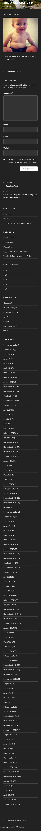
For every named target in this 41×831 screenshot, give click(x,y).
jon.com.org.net (18, 3)
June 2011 (7, 744)
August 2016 (8, 461)
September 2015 (10, 512)
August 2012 (8, 684)
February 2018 (9, 377)
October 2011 (8, 725)
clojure (6, 303)
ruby (5, 322)
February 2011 (9, 763)
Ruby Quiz (7, 219)
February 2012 (9, 707)
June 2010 (7, 790)
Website (6, 148)
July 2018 (7, 354)
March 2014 (8, 596)
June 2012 (7, 693)
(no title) (6, 270)
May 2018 (7, 364)
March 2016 (8, 484)
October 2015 (8, 507)
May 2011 (7, 749)
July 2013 (7, 633)
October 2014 (8, 563)
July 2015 (7, 521)
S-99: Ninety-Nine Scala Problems (17, 223)
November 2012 (9, 670)
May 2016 (7, 475)
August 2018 (8, 350)
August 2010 (8, 781)
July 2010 (7, 786)
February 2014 (9, 600)
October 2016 (8, 452)
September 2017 (10, 401)
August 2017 (8, 405)
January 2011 (8, 767)
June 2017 (7, 415)
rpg (4, 317)
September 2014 (10, 568)
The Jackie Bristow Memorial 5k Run (17, 256)
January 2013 (8, 661)
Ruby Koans (8, 214)
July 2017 (7, 410)
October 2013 (8, 619)
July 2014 (7, 577)
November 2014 (9, 558)
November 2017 (9, 391)
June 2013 (7, 637)
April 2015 (7, 535)
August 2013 (8, 628)
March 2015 (8, 540)
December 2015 (9, 498)
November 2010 (9, 777)
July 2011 (7, 739)
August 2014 (8, 572)
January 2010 (8, 800)
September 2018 (10, 345)
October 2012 (8, 674)
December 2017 (9, 387)
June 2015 (7, 526)
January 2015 (8, 549)
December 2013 (9, 609)
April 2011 (7, 753)
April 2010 (7, 795)
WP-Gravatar (20, 827)
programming (8, 312)
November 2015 (9, 503)
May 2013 (7, 642)
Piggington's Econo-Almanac (15, 252)
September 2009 (10, 804)
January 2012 (8, 711)
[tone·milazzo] (8, 238)
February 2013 (9, 656)
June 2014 (7, 582)
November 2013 (9, 614)
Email (6, 136)
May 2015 (7, 531)
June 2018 (7, 359)
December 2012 (9, 665)
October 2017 (8, 396)
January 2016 (8, 493)
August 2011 (8, 735)
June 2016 (7, 470)
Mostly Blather (9, 247)
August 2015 (8, 517)
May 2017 (7, 419)
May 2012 (7, 698)
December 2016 (9, 442)
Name (6, 125)
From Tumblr (8, 308)
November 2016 (9, 447)
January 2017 (8, 438)
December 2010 (9, 772)
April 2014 (7, 591)
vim (4, 331)
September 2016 (10, 456)
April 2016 (7, 480)
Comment (8, 93)
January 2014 (8, 605)
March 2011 (8, 758)
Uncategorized (14, 71)
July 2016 (7, 466)
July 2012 (7, 688)
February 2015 (9, 544)
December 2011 (9, 716)
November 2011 (9, 721)
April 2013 (7, 647)
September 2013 (10, 623)
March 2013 (8, 651)
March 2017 (8, 428)
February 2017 (9, 433)
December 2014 (9, 554)
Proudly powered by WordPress (14, 820)
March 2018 (8, 373)
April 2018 (7, 368)
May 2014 (7, 586)
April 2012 (7, 702)
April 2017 (7, 424)
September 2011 (10, 730)
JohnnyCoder (8, 242)
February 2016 (9, 489)
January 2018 (8, 382)
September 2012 (10, 679)
